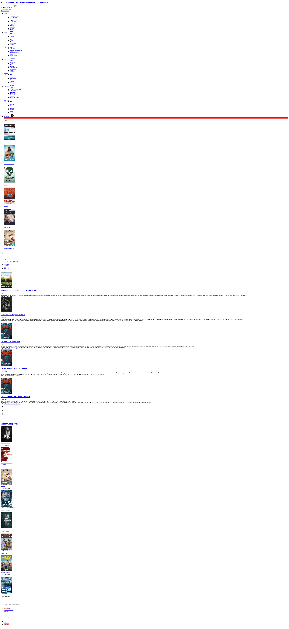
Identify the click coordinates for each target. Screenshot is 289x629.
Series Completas (9, 423)
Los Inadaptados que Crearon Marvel (15, 397)
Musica (11, 29)
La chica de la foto (7, 164)
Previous (6, 257)
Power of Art (4, 464)
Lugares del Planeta (14, 97)
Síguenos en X (7, 116)
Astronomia (12, 35)
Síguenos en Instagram (9, 117)
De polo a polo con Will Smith (8, 507)
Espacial (12, 104)
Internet (11, 111)
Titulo (5, 267)
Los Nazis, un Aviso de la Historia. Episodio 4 (12, 248)
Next (5, 259)
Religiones (12, 56)
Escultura (12, 25)
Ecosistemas (12, 93)
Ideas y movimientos (14, 52)
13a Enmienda (6, 185)
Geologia (12, 40)
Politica (11, 54)
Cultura (5, 46)
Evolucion (3, 529)
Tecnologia (6, 100)
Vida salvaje (12, 98)
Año (5, 269)
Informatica (12, 108)
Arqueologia (13, 69)
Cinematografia (13, 22)
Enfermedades (13, 78)
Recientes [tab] (6, 265)
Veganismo (12, 58)
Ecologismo (12, 92)
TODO (11, 20)
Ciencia (5, 32)
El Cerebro (12, 77)
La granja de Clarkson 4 (6, 572)
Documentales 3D (14, 16)
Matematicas (13, 41)
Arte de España (4, 550)
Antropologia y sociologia (16, 50)
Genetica (12, 81)
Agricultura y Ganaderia (15, 89)
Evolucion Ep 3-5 (7, 227)
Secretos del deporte (5, 443)
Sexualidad (12, 83)
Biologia (12, 36)
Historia (5, 59)
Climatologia (13, 90)
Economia (12, 37)
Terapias (12, 85)
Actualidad (12, 48)
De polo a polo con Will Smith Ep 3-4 (10, 206)
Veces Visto (6, 268)
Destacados (6, 264)
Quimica (12, 44)
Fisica (11, 39)
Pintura (11, 31)
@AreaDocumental (8, 610)
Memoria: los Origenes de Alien (13, 315)
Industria (12, 107)
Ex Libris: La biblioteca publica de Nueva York (19, 291)
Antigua (11, 63)
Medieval (12, 65)
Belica (11, 70)
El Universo (12, 94)
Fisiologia (12, 79)
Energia (11, 102)
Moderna (12, 66)
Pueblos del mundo (14, 55)
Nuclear (11, 112)
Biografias (12, 71)
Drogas (11, 75)
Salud (11, 82)
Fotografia (12, 27)
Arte (5, 18)
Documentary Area (6, 9)
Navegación (6, 13)
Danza (11, 24)
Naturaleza (6, 86)
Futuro (11, 105)
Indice (11, 14)
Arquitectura (13, 21)
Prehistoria (12, 62)
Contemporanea (13, 67)
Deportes (12, 51)
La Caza (3, 486)
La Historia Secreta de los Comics (12, 348)
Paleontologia (13, 43)
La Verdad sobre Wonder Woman (14, 368)
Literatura (12, 28)
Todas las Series (13, 17)
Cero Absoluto (4, 593)
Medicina (6, 73)
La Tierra (12, 96)
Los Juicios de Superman (10, 342)
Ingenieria (12, 109)
